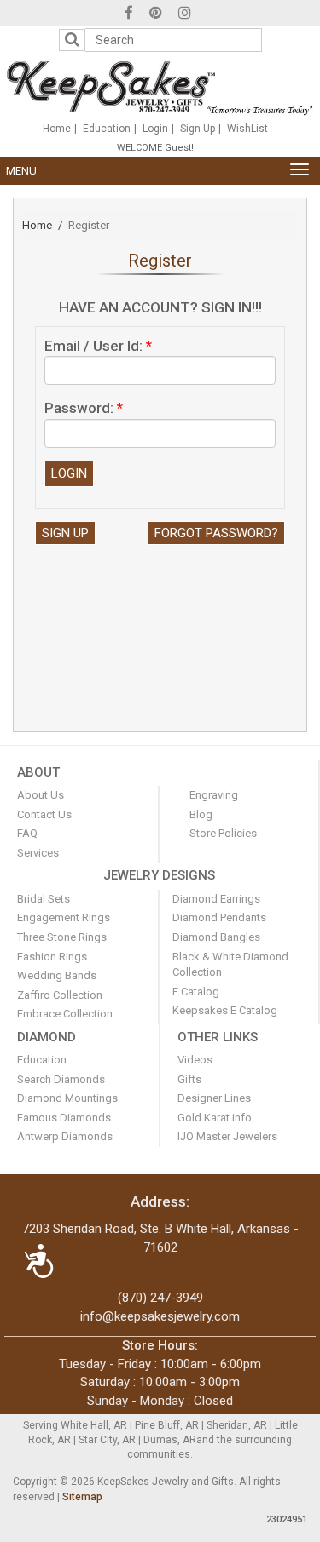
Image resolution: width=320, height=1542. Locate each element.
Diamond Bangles (216, 937)
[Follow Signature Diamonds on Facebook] (128, 14)
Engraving (213, 794)
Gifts (189, 1079)
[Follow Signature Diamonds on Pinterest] (155, 14)
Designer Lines (214, 1098)
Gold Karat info (214, 1117)
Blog (200, 814)
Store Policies (223, 833)
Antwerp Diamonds (65, 1136)
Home (57, 129)
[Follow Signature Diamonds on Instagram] (184, 14)
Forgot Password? (216, 533)
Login (155, 129)
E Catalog (195, 991)
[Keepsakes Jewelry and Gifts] (159, 87)
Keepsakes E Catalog (224, 1010)
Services (38, 852)
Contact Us (44, 814)
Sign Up (197, 129)
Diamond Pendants (219, 917)
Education (107, 129)
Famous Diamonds (64, 1117)
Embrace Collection (65, 1013)
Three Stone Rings (62, 937)
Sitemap (82, 1497)
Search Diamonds (61, 1079)
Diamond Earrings (216, 898)
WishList (247, 129)
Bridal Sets (43, 898)
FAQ (27, 833)
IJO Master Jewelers (227, 1136)
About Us (40, 794)
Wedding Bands (56, 975)
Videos (194, 1059)
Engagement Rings (63, 917)
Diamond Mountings (67, 1098)
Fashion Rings (52, 956)
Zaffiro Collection (59, 995)
